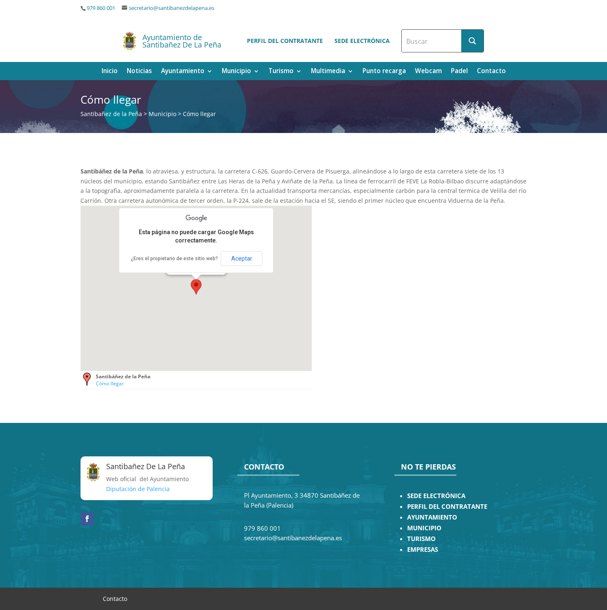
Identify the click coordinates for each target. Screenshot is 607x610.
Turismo (281, 71)
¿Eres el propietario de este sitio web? (174, 258)
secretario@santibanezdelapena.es (171, 8)
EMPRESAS (422, 549)
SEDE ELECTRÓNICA (436, 495)
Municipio (236, 71)
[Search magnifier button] (472, 41)
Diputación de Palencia (138, 489)
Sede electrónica (362, 41)
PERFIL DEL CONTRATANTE (447, 506)
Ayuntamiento (182, 71)
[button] (196, 286)
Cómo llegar (110, 383)
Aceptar (241, 258)
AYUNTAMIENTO (432, 517)
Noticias (139, 71)
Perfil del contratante (285, 41)
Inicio (110, 71)
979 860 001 (101, 8)
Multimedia (328, 71)
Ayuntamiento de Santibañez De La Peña (181, 41)
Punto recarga (384, 71)
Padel (459, 71)
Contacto (491, 71)
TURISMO (421, 538)
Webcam (428, 71)
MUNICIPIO (424, 528)
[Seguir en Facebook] (87, 518)
